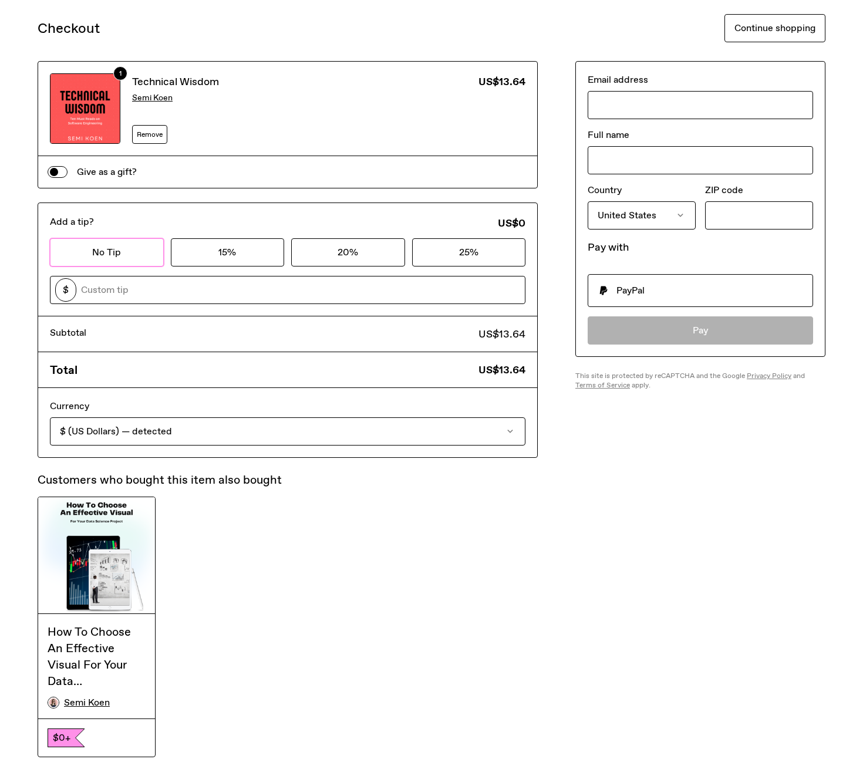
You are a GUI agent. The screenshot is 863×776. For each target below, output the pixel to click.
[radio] (700, 290)
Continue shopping (774, 27)
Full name (608, 134)
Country (605, 189)
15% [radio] (227, 252)
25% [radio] (468, 252)
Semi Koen (152, 98)
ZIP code (724, 189)
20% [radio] (348, 252)
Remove (150, 134)
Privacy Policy (769, 376)
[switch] (58, 172)
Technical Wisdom (175, 81)
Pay (701, 330)
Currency (69, 405)
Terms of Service (602, 385)
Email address (618, 79)
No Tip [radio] (106, 252)
